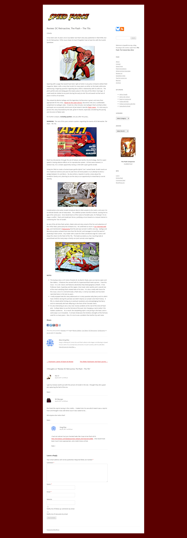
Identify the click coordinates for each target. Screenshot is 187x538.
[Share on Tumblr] (54, 325)
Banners (118, 80)
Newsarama (66, 229)
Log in (117, 176)
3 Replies (49, 33)
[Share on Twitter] (51, 325)
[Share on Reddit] (59, 325)
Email (49, 492)
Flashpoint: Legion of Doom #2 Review (60, 362)
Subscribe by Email (124, 106)
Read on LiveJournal (125, 99)
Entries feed (119, 178)
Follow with (123, 101)
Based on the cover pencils (73, 103)
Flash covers (92, 107)
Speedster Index (120, 76)
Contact (118, 64)
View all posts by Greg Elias (67, 347)
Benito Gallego (77, 330)
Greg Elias (58, 333)
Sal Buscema (101, 330)
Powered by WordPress (53, 530)
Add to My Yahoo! (124, 97)
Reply (48, 392)
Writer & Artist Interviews (123, 71)
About (118, 62)
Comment (50, 463)
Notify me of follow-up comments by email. (61, 509)
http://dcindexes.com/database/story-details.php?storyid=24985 (72, 439)
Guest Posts (119, 66)
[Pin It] (57, 325)
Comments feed (120, 180)
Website (49, 499)
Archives (118, 83)
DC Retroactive (93, 330)
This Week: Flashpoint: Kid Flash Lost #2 (94, 362)
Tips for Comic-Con (121, 78)
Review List (119, 73)
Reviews (63, 330)
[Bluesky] (118, 30)
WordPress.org (120, 183)
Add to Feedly (123, 94)
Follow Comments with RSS (127, 104)
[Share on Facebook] (48, 325)
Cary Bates (85, 330)
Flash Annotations (121, 69)
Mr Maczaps (59, 399)
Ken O (57, 376)
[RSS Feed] (122, 30)
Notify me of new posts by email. (57, 514)
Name (49, 484)
